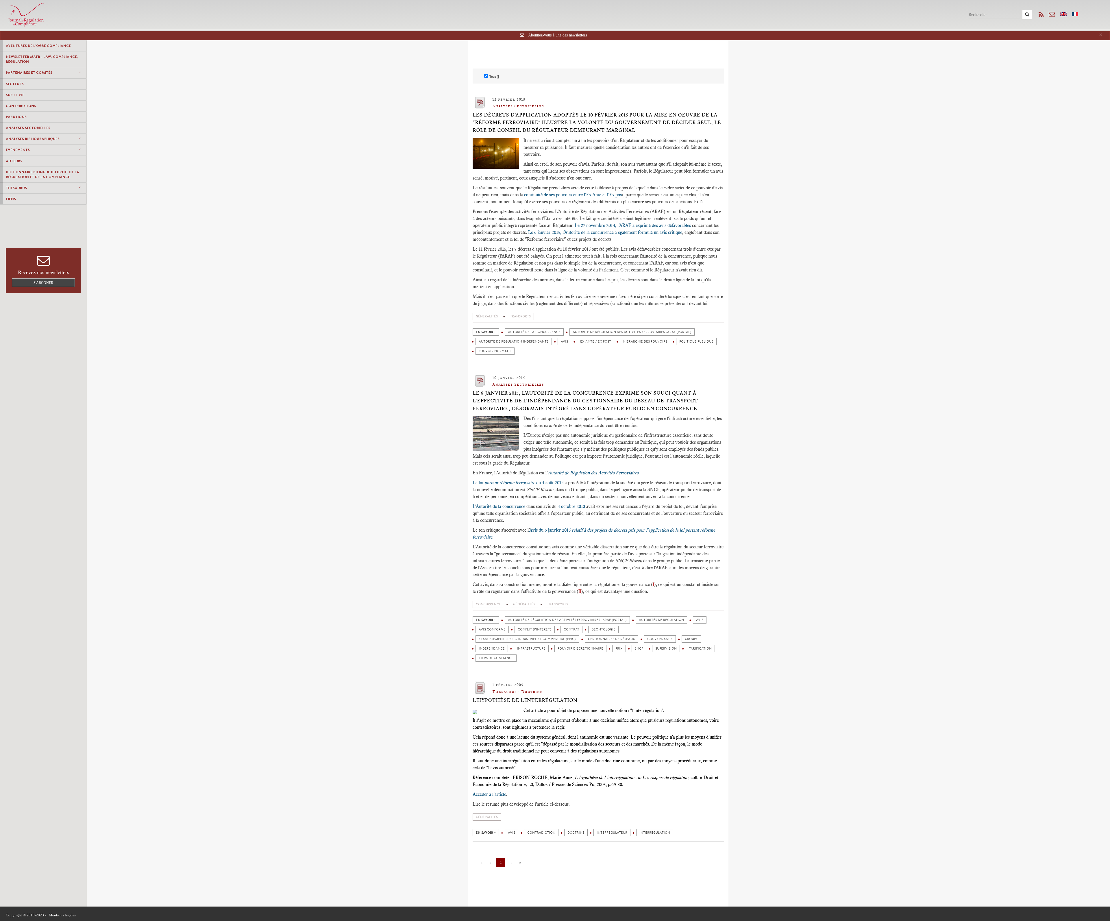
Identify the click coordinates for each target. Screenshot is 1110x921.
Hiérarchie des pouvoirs (645, 341)
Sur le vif (15, 95)
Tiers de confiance (496, 658)
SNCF (639, 648)
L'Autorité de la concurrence (499, 506)
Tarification (700, 648)
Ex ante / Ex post (595, 341)
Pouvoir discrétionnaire (580, 648)
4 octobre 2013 (571, 506)
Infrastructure (531, 648)
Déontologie (603, 629)
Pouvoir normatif (495, 351)
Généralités (487, 316)
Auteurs (14, 161)
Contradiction (541, 833)
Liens (11, 199)
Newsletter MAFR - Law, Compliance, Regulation (42, 59)
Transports (520, 316)
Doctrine (575, 833)
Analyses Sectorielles (28, 128)
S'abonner (43, 283)
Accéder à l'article (489, 794)
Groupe (691, 639)
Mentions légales (62, 915)
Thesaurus (16, 188)
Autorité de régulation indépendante (514, 341)
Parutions (16, 117)
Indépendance (492, 648)
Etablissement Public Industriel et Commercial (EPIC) (527, 639)
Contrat (571, 629)
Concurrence (488, 604)
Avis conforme (492, 629)
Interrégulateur (612, 833)
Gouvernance (660, 639)
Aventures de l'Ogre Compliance (38, 46)
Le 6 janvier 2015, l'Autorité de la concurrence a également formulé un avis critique (605, 232)
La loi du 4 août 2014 (518, 482)
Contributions (21, 106)
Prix (619, 648)
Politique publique (696, 341)
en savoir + (486, 332)
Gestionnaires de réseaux (611, 639)
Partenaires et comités (29, 73)
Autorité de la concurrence (534, 332)
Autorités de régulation (661, 620)
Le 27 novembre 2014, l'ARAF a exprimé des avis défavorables (633, 225)
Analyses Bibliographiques (33, 139)
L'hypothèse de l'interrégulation (525, 700)
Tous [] (494, 77)
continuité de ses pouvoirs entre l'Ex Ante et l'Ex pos (573, 194)
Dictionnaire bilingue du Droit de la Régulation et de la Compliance (42, 174)
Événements (18, 150)
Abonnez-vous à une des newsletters (557, 35)
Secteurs (15, 84)
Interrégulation (654, 833)
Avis (564, 341)
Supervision (666, 648)
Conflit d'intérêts (535, 629)
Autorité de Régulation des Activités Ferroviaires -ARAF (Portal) (632, 332)
